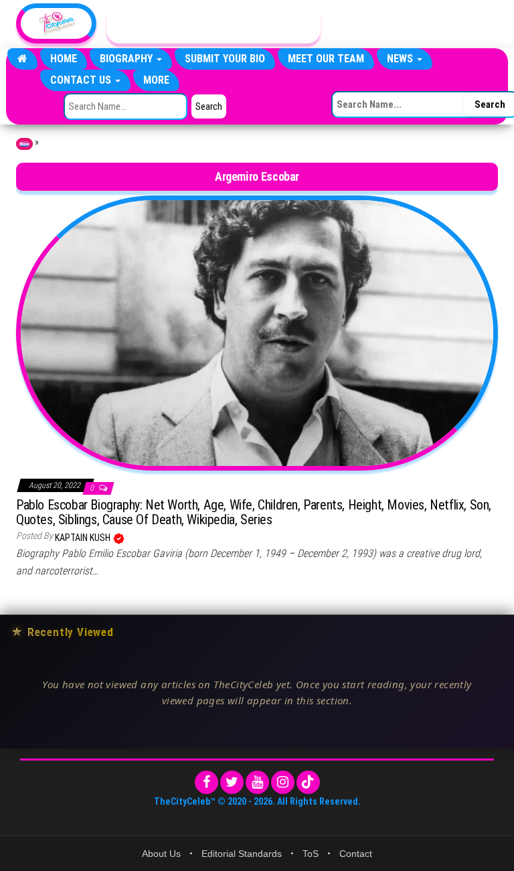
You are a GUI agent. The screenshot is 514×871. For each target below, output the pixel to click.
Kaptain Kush (83, 537)
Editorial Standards (241, 853)
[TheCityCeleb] (22, 59)
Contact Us (82, 80)
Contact (355, 853)
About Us (161, 853)
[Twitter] (232, 782)
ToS (311, 853)
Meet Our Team (326, 58)
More (156, 80)
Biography (127, 58)
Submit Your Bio (225, 58)
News (401, 58)
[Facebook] (206, 782)
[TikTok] (308, 782)
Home (63, 58)
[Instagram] (282, 782)
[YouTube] (257, 782)
